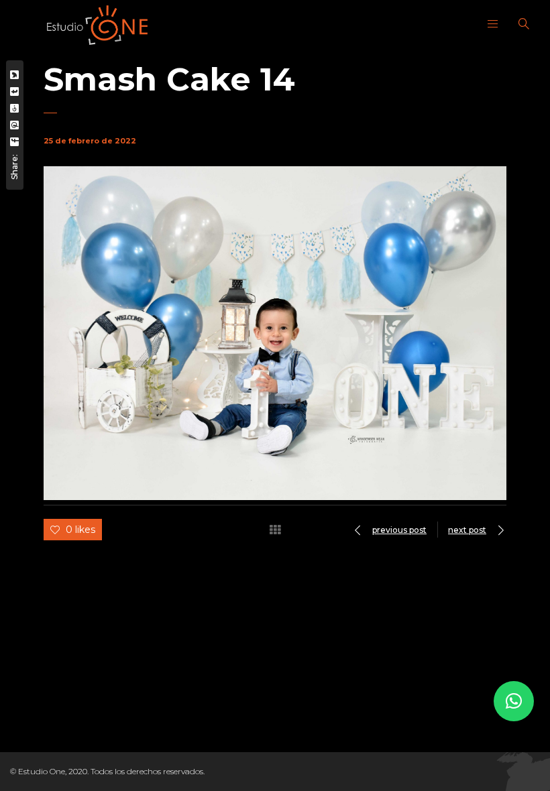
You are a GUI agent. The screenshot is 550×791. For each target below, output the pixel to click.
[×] (514, 701)
